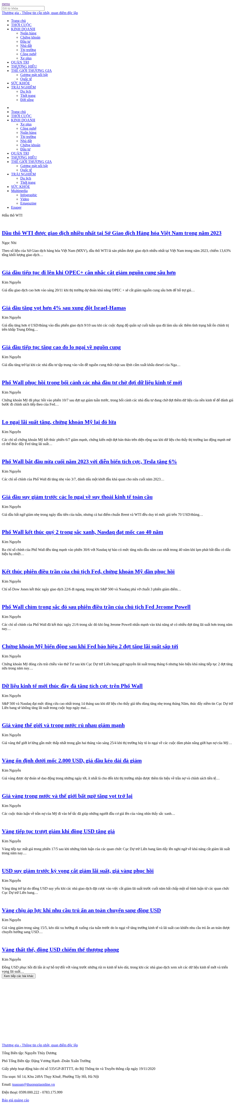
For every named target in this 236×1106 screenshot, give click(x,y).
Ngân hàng (28, 33)
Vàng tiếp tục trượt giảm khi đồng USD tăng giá (58, 831)
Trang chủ (18, 21)
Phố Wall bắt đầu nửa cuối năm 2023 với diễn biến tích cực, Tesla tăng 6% (89, 461)
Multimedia (19, 191)
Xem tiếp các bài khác (19, 976)
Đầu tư (25, 41)
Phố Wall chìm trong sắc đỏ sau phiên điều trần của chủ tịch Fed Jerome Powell (96, 607)
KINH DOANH (23, 29)
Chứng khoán (30, 37)
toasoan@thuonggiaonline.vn (33, 1084)
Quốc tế (26, 79)
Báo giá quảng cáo (15, 1100)
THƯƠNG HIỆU (24, 66)
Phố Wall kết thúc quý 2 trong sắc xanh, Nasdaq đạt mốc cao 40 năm (82, 532)
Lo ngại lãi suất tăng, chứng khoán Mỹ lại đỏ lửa (59, 422)
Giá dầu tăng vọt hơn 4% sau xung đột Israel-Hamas (64, 308)
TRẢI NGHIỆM (23, 87)
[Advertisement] (118, 1010)
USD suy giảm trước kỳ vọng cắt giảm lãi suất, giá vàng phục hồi (78, 871)
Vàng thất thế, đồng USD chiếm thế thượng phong (60, 950)
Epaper (16, 207)
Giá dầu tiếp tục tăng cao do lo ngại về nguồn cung (61, 347)
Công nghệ (28, 54)
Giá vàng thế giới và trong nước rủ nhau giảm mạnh (63, 725)
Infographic (28, 195)
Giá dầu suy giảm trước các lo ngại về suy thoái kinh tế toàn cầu (77, 497)
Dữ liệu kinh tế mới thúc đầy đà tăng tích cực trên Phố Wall (72, 686)
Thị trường (28, 50)
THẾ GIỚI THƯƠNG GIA (31, 71)
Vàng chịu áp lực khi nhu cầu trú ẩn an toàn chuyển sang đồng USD (81, 910)
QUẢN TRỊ (20, 62)
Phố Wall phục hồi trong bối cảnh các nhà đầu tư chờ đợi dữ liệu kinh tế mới (92, 382)
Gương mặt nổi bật (34, 75)
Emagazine (28, 203)
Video (24, 199)
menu (6, 4)
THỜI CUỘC (21, 25)
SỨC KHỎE (20, 83)
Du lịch (25, 91)
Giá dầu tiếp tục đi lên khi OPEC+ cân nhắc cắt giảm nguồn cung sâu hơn (89, 272)
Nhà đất (26, 46)
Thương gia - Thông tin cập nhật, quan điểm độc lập (40, 13)
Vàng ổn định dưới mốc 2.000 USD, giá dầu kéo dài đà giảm (72, 761)
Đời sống (27, 100)
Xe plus (26, 58)
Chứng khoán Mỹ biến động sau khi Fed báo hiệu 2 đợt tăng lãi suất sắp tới (90, 646)
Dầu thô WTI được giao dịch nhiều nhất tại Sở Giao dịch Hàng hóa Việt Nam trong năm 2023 (111, 233)
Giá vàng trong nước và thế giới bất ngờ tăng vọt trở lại (67, 796)
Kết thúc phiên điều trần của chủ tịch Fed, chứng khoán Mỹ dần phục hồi (88, 571)
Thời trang (27, 96)
